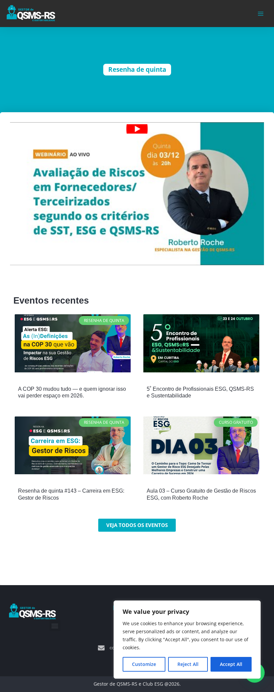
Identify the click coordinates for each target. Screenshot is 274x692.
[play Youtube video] (137, 129)
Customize (144, 664)
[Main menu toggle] (261, 13)
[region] (187, 639)
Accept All (231, 664)
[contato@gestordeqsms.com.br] (101, 648)
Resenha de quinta (137, 69)
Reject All (187, 664)
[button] (54, 625)
